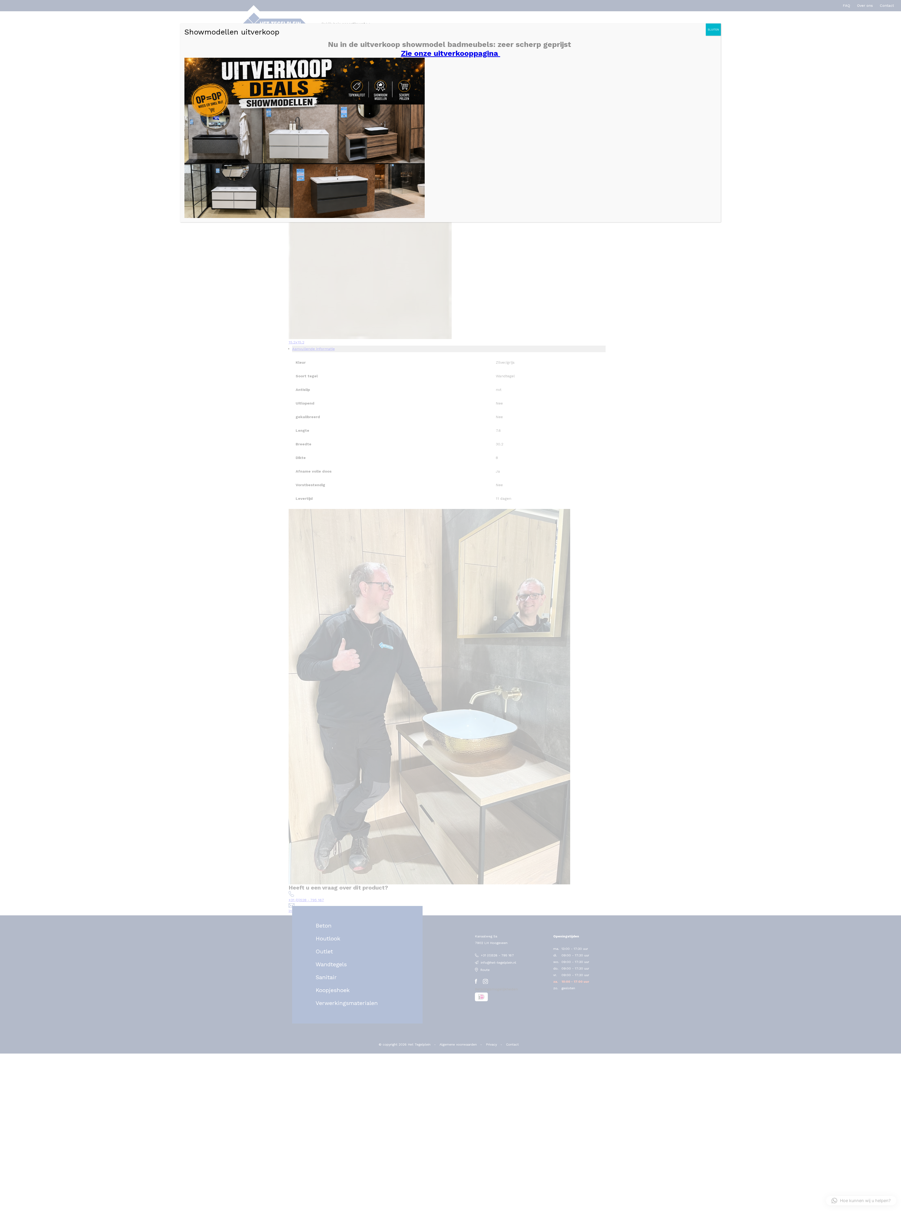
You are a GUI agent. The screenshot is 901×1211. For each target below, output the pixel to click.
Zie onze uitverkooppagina (450, 53)
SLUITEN (713, 29)
